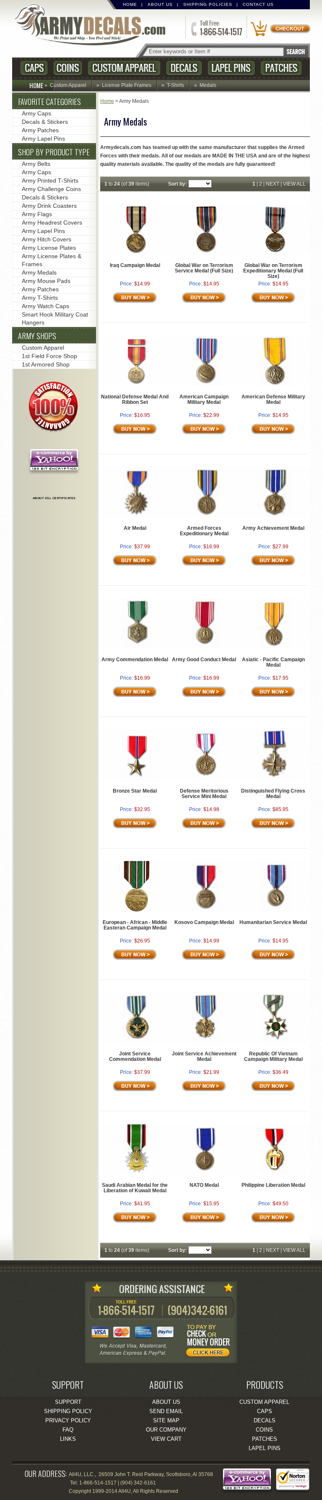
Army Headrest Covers (52, 222)
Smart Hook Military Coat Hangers (55, 318)
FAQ (67, 1430)
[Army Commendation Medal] (136, 647)
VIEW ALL (294, 184)
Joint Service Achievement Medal (204, 1056)
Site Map (166, 1420)
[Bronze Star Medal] (137, 778)
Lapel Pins (231, 68)
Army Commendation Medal (134, 659)
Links (68, 1439)
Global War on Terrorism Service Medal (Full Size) (204, 268)
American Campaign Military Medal (204, 399)
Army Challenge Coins (51, 189)
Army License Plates (49, 247)
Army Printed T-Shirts (50, 180)
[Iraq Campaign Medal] (136, 253)
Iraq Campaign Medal (135, 265)
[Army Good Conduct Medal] (205, 647)
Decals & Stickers (45, 121)
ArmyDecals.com (93, 25)
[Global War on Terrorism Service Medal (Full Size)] (206, 253)
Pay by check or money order (210, 1342)
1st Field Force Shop (49, 356)
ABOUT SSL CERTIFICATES (54, 498)
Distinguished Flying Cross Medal (273, 793)
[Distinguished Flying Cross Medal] (274, 778)
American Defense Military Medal (273, 399)
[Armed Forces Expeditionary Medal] (206, 515)
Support (68, 1402)
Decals (184, 68)
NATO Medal (204, 1185)
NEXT (272, 184)
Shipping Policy (68, 1411)
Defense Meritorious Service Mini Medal (204, 793)
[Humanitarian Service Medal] (275, 910)
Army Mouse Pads (46, 280)
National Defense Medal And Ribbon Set (135, 399)
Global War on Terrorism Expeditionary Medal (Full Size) (273, 270)
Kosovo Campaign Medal (204, 922)
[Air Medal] (137, 515)
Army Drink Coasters (49, 205)
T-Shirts (175, 85)
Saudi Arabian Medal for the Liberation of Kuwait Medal (135, 1188)
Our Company (166, 1430)
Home (130, 4)
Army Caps (36, 113)
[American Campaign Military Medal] (206, 384)
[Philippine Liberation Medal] (274, 1172)
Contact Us (258, 4)
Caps (34, 68)
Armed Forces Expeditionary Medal (204, 531)
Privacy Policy (68, 1420)
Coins (68, 68)
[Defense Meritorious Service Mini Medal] (205, 778)
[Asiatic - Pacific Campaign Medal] (275, 647)
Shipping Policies (207, 4)
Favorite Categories (49, 101)
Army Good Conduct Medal (204, 659)
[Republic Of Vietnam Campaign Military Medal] (275, 1041)
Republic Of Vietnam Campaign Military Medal (273, 1056)
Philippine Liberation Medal (273, 1185)
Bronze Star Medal (135, 791)
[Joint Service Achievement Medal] (205, 1041)
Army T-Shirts (40, 297)
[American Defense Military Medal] (275, 384)
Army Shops (37, 335)
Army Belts (36, 163)
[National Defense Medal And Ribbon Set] (136, 384)
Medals (208, 85)
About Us (160, 4)
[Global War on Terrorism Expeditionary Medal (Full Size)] (275, 253)
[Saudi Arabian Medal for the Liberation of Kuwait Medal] (136, 1172)
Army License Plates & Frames (51, 260)
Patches (281, 68)
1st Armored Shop (46, 364)
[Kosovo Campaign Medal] (206, 910)
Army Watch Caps (45, 306)
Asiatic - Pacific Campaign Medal (273, 662)
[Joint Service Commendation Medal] (136, 1041)
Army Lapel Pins (43, 138)
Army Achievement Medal (273, 528)
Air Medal (135, 528)
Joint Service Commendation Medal (135, 1056)
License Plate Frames (126, 85)
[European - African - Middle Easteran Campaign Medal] (136, 910)
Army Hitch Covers (46, 239)
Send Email (166, 1411)
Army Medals (39, 272)
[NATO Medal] (206, 1172)
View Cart (166, 1439)
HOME (36, 85)
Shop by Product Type (54, 152)
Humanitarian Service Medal (273, 922)
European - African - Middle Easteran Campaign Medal (135, 925)
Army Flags (37, 214)
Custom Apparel (124, 68)
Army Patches (40, 130)
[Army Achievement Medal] (275, 515)
